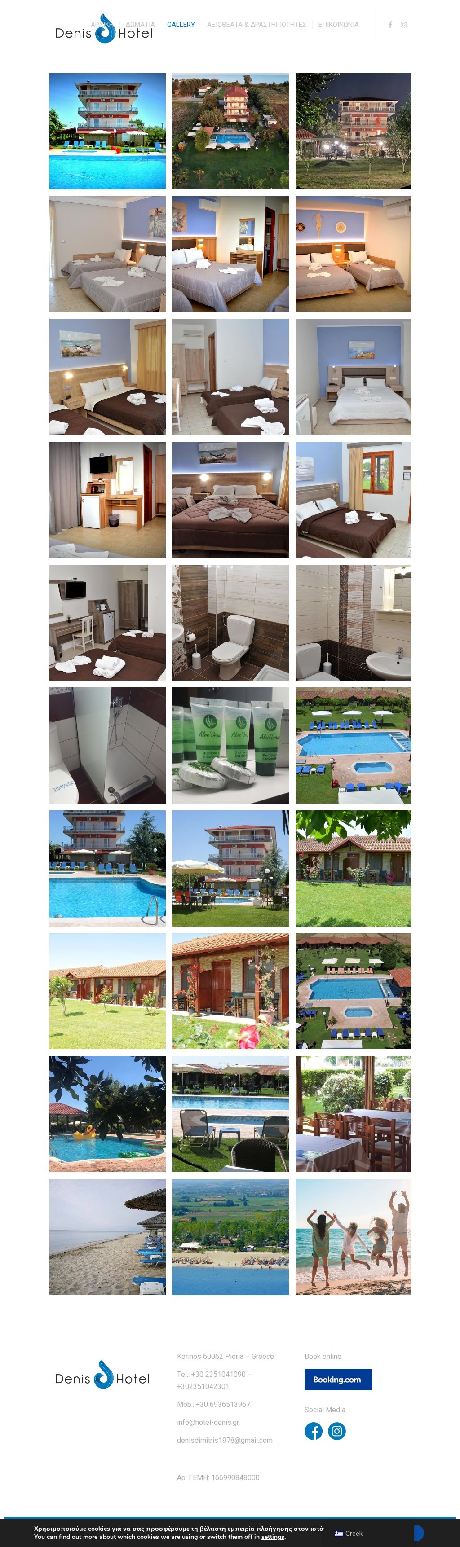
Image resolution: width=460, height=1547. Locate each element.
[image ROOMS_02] (234, 380)
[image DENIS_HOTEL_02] (234, 871)
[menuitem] (102, 24)
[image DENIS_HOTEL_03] (110, 994)
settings (272, 1537)
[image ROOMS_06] (110, 626)
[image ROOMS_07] (234, 626)
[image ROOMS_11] (110, 257)
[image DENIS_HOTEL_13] (110, 134)
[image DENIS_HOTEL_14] (357, 134)
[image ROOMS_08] (357, 626)
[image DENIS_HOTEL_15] (357, 871)
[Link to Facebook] (390, 24)
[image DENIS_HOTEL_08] (357, 1117)
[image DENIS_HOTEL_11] (357, 1240)
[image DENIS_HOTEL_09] (110, 1240)
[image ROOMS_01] (110, 380)
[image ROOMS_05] (357, 503)
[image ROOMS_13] (357, 257)
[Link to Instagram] (404, 24)
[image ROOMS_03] (357, 380)
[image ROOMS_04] (234, 503)
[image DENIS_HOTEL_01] (110, 871)
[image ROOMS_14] (234, 257)
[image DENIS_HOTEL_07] (234, 1117)
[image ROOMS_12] (110, 503)
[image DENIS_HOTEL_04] (234, 994)
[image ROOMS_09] (110, 748)
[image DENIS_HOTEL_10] (234, 1240)
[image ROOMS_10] (234, 748)
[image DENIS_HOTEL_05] (357, 994)
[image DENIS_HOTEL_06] (110, 1117)
